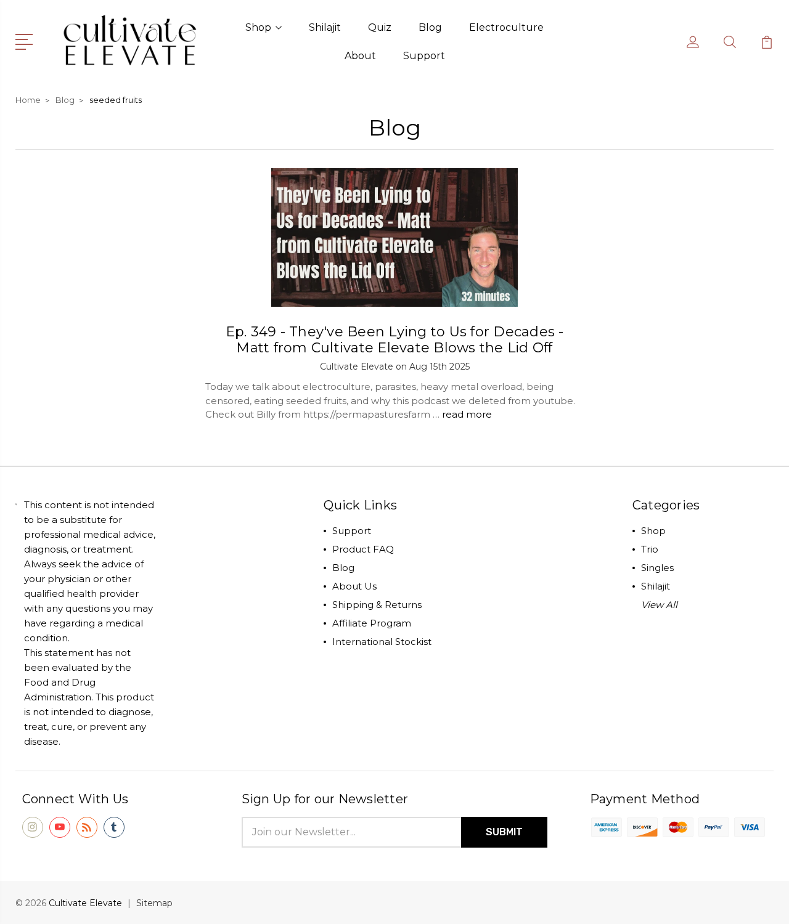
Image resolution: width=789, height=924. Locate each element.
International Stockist (381, 641)
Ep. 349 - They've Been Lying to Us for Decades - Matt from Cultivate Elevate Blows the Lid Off (395, 339)
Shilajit (325, 27)
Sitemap (154, 903)
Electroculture (506, 27)
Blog (430, 27)
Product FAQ (363, 549)
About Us (354, 586)
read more (467, 414)
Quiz (379, 27)
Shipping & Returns (377, 604)
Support (424, 56)
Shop (258, 27)
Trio (649, 549)
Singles (657, 567)
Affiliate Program (371, 623)
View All (659, 604)
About (360, 56)
